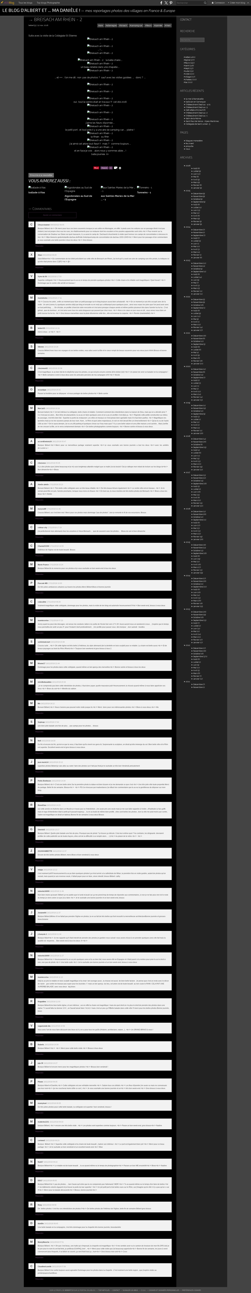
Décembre (197, 193)
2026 (188, 166)
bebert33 (69, 1290)
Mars (195, 182)
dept (187, 68)
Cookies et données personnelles (164, 1290)
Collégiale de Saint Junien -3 (198, 124)
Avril (195, 180)
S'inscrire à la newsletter (41, 175)
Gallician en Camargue (196, 102)
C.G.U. (143, 1290)
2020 (188, 366)
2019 (188, 403)
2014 (188, 575)
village (188, 77)
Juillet (195, 171)
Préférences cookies (191, 1290)
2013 (188, 609)
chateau (188, 79)
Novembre (197, 196)
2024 (188, 227)
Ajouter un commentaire (52, 215)
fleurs (149, 25)
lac (186, 82)
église (187, 60)
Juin (195, 174)
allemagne (111, 25)
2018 (188, 436)
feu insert (190, 143)
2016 (188, 509)
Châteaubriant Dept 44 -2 (197, 113)
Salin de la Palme (193, 118)
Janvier (196, 188)
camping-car (136, 25)
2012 (188, 645)
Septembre (198, 202)
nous (188, 149)
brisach (124, 25)
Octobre (196, 199)
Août (195, 168)
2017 (188, 472)
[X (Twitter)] (166, 3)
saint (187, 65)
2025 (188, 191)
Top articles (104, 1290)
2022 (188, 297)
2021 (188, 333)
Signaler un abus (130, 1290)
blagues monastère (194, 141)
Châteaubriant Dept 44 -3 (197, 107)
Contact (186, 19)
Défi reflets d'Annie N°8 (195, 110)
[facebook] (161, 3)
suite (187, 71)
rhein (168, 25)
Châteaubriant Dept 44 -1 (196, 116)
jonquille (189, 146)
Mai (194, 177)
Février (196, 185)
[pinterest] (171, 3)
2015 (188, 542)
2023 (188, 260)
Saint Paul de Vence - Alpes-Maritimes (202, 121)
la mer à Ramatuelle (195, 99)
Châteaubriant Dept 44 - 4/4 (198, 104)
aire (101, 25)
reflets (187, 57)
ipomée (158, 25)
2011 (188, 681)
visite (187, 74)
